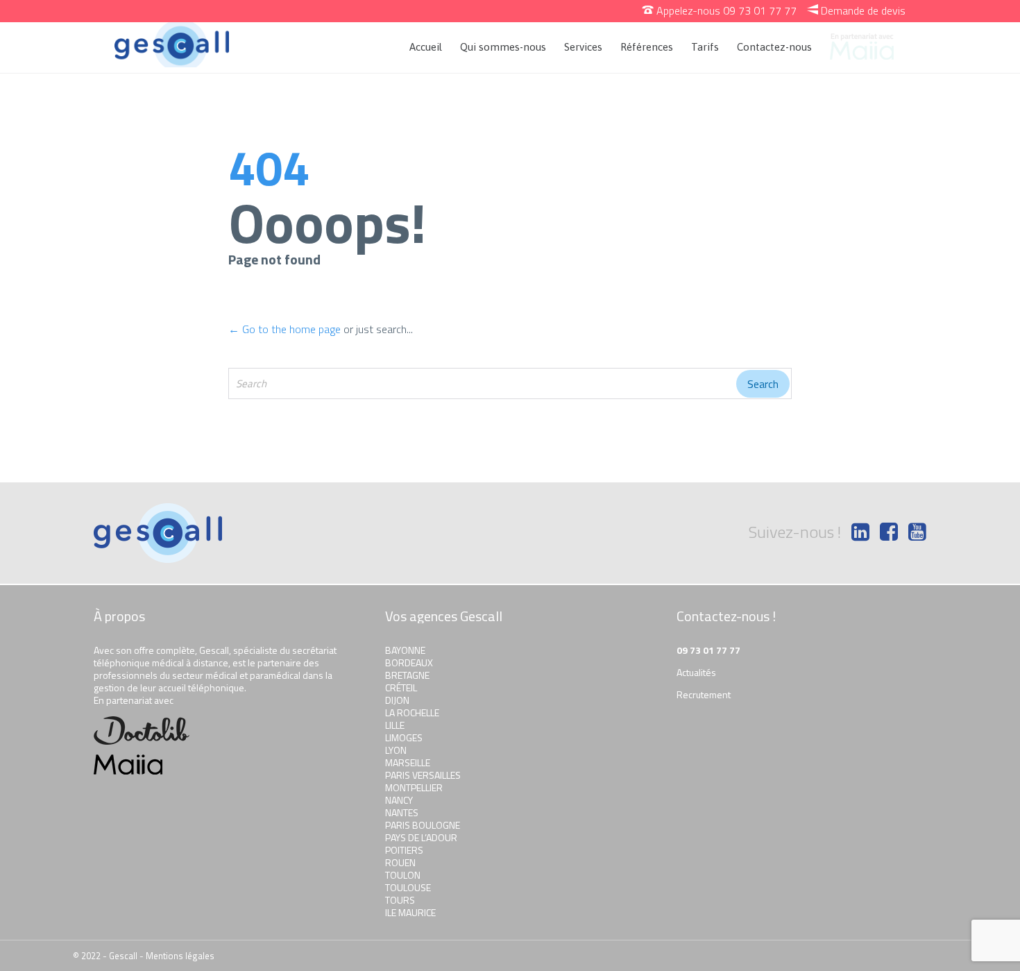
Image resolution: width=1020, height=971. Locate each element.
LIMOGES (404, 737)
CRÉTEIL (401, 687)
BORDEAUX (409, 662)
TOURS (400, 900)
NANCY (399, 800)
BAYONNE (405, 650)
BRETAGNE (407, 675)
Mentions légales (180, 956)
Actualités (696, 672)
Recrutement (704, 694)
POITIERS (404, 850)
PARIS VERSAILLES (423, 775)
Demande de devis (856, 10)
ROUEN (400, 862)
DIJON (397, 700)
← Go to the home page (284, 329)
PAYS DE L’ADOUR (421, 837)
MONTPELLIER (414, 787)
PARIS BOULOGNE (422, 825)
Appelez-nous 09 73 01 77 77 (720, 10)
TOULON (402, 875)
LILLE (395, 725)
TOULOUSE (408, 887)
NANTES (401, 812)
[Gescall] (171, 44)
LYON (396, 750)
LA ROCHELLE (412, 712)
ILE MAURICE (410, 912)
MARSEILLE (407, 762)
